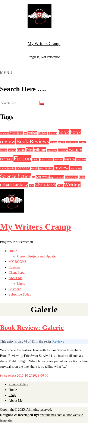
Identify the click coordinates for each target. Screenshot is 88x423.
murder (11, 168)
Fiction (22, 158)
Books (53, 142)
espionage (52, 150)
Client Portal (17, 272)
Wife (60, 185)
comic (61, 142)
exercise (62, 150)
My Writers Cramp (44, 43)
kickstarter (81, 159)
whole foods (45, 185)
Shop (12, 395)
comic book (72, 142)
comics (12, 150)
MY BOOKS (18, 261)
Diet (29, 149)
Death (21, 150)
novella (34, 168)
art (25, 133)
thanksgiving (71, 177)
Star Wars (42, 177)
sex (33, 177)
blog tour (52, 133)
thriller (82, 177)
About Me (15, 278)
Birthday (42, 133)
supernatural (57, 177)
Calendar (15, 289)
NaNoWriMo (23, 168)
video (31, 185)
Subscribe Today (20, 294)
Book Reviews (32, 141)
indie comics (46, 159)
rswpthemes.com (51, 415)
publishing (46, 168)
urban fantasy (14, 184)
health (35, 159)
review (61, 167)
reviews (76, 168)
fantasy (6, 159)
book (63, 132)
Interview (58, 159)
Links (21, 283)
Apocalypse (16, 133)
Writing (72, 184)
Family (75, 149)
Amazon (4, 133)
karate (69, 159)
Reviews (14, 267)
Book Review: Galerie (32, 327)
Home (13, 251)
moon (3, 168)
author (32, 133)
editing (40, 149)
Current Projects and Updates (37, 256)
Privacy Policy (18, 384)
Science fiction (15, 176)
